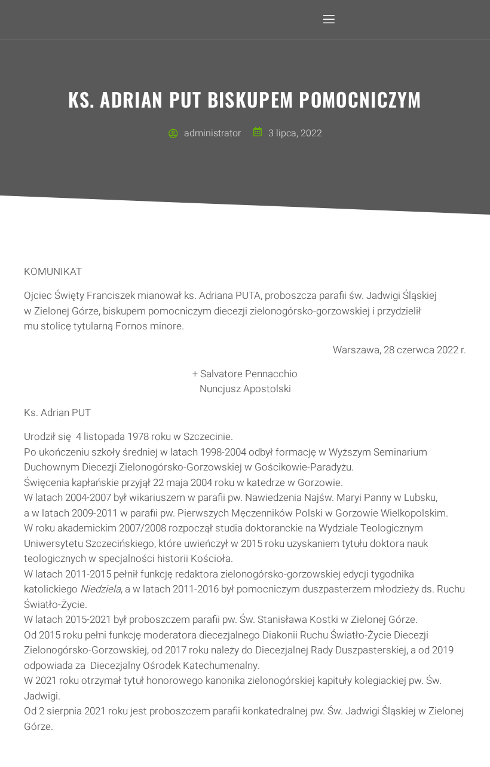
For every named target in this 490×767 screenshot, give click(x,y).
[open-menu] (328, 19)
